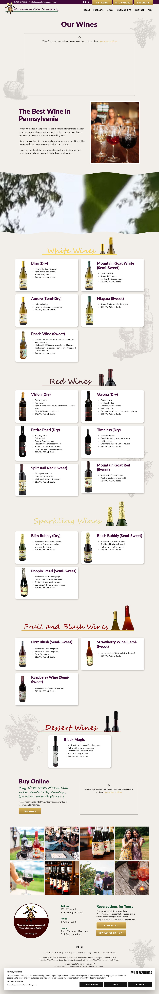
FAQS (89, 953)
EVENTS (67, 953)
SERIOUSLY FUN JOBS (52, 953)
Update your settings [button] (108, 41)
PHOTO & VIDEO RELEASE (104, 953)
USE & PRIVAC (78, 953)
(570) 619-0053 (68, 921)
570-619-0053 (21, 2)
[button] (87, 10)
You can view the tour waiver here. (121, 919)
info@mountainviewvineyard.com (43, 2)
